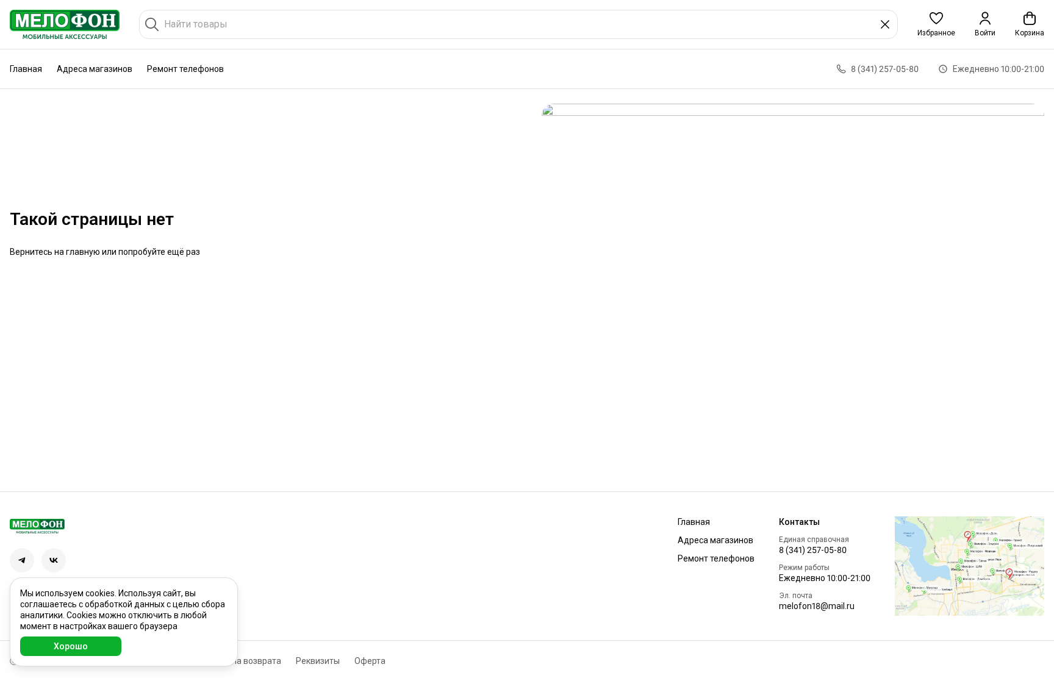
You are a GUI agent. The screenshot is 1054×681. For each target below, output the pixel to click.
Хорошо (71, 646)
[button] (936, 24)
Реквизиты (318, 661)
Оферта (369, 661)
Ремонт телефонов (185, 69)
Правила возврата (244, 661)
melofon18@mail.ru (817, 606)
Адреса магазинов (94, 69)
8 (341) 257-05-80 (813, 550)
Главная (26, 69)
